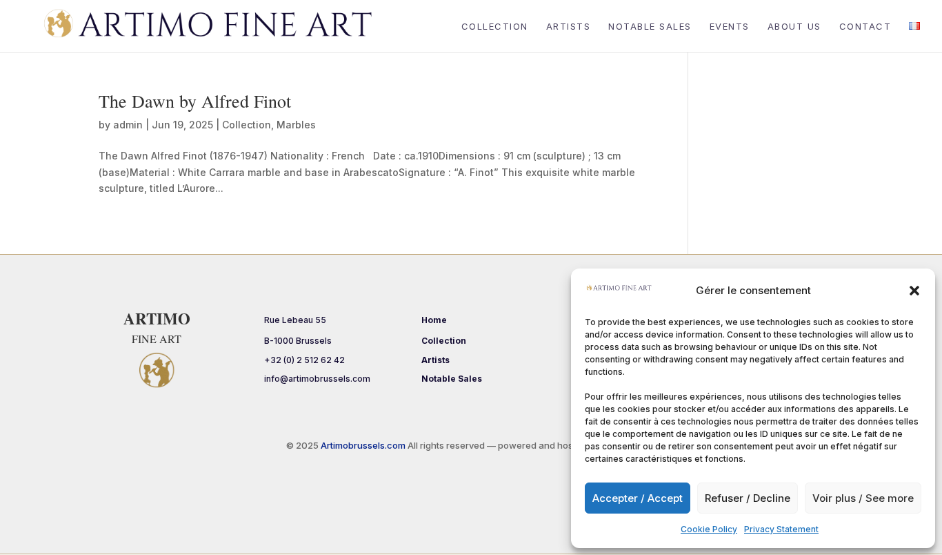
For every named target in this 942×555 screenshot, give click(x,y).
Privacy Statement (781, 529)
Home (434, 320)
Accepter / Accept (637, 498)
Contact (865, 26)
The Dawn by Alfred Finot (195, 101)
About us (794, 26)
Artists (568, 26)
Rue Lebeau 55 (295, 320)
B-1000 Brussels (298, 340)
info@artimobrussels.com (317, 378)
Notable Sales (650, 26)
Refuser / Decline (747, 498)
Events (730, 26)
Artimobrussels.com (364, 445)
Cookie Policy (709, 529)
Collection (494, 26)
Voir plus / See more (863, 498)
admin (128, 124)
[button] (914, 291)
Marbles (296, 124)
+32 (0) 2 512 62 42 (304, 360)
